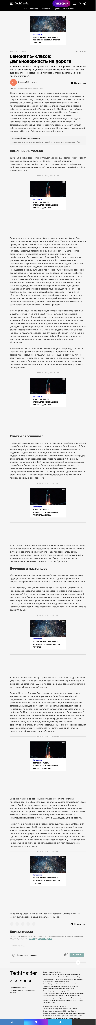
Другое (23, 52)
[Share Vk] (12, 1022)
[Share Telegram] (60, 1022)
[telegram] (20, 981)
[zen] (25, 981)
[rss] (11, 981)
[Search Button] (80, 3)
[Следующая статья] (48, 962)
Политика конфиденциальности (22, 990)
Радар (40, 88)
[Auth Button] (84, 3)
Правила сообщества (18, 988)
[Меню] (11, 3)
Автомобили (14, 52)
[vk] (16, 981)
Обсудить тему (80, 83)
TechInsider (22, 3)
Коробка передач (32, 88)
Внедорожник (21, 88)
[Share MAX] (36, 1022)
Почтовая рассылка (74, 3)
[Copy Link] (84, 1022)
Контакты (13, 993)
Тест (15, 88)
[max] (30, 981)
